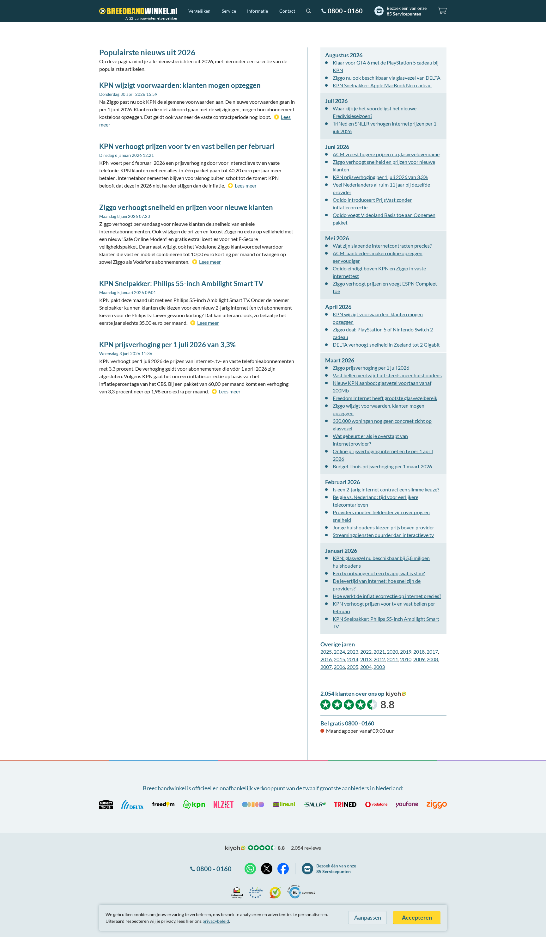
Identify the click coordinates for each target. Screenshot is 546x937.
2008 (432, 659)
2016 (326, 659)
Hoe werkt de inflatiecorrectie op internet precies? (387, 596)
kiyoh (396, 694)
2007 (326, 667)
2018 (419, 652)
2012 (379, 659)
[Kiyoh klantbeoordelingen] (275, 891)
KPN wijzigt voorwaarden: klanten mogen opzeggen (180, 85)
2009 (419, 659)
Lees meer (246, 185)
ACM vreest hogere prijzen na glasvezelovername (386, 154)
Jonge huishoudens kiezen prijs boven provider (383, 527)
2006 (339, 667)
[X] (266, 868)
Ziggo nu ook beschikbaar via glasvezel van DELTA (386, 78)
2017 (432, 652)
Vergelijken (199, 11)
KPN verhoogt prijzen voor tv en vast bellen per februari (187, 146)
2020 (392, 652)
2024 (339, 652)
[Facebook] (283, 868)
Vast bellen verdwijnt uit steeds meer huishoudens (387, 375)
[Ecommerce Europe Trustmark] (256, 891)
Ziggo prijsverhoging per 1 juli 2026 (371, 368)
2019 (405, 652)
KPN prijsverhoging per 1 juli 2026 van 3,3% (167, 344)
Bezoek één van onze (407, 10)
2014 (352, 659)
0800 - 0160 (345, 11)
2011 (392, 659)
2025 (326, 652)
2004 (366, 667)
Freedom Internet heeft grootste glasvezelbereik (385, 398)
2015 (339, 659)
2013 (366, 659)
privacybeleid (216, 921)
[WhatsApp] (250, 868)
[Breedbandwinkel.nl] (138, 11)
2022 (366, 652)
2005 (352, 667)
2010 (405, 659)
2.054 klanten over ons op (352, 693)
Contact (287, 11)
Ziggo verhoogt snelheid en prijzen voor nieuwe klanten (186, 207)
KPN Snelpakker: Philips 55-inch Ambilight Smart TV (181, 283)
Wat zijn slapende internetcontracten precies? (382, 246)
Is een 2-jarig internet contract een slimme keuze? (386, 489)
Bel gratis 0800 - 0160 (347, 723)
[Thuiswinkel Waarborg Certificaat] (237, 891)
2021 (379, 652)
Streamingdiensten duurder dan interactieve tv (383, 535)
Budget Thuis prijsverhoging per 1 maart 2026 (382, 466)
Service (229, 11)
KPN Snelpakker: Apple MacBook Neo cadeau (382, 85)
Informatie (257, 11)
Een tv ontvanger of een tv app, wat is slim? (379, 573)
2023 (352, 652)
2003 (379, 667)
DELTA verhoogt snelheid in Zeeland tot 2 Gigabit (386, 345)
